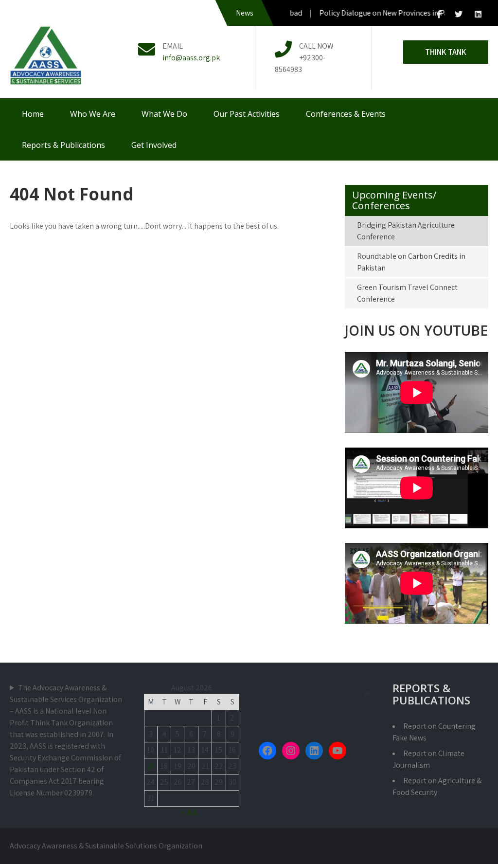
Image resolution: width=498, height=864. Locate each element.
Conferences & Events (346, 113)
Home (33, 113)
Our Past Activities (246, 113)
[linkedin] (478, 14)
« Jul (188, 812)
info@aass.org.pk (191, 58)
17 (151, 766)
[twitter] (458, 14)
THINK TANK (445, 52)
